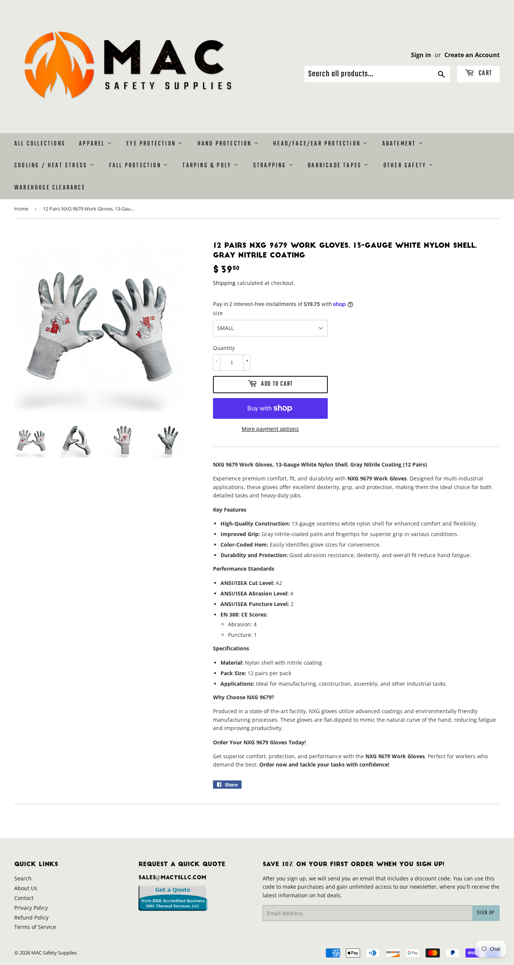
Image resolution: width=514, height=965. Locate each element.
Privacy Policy (31, 907)
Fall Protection (136, 166)
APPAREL (93, 144)
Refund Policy (31, 917)
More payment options (270, 428)
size (218, 313)
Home (21, 208)
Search (23, 878)
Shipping (224, 282)
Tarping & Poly (208, 166)
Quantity (224, 347)
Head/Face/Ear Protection (318, 144)
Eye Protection (152, 144)
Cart (484, 73)
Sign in (421, 55)
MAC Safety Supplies (54, 952)
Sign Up (486, 913)
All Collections (39, 144)
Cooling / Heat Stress (52, 166)
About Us (25, 888)
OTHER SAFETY (406, 166)
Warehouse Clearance (49, 188)
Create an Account (472, 55)
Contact (23, 897)
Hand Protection (226, 144)
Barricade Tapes (336, 166)
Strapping (271, 166)
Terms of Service (35, 926)
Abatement (400, 144)
